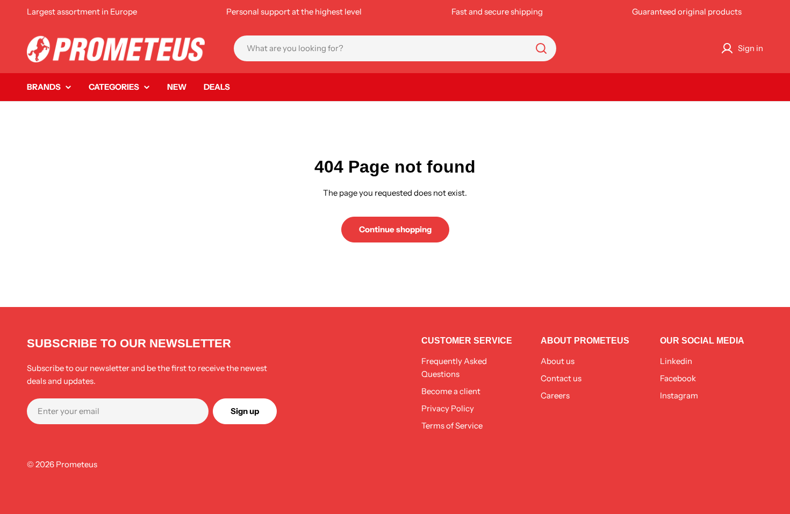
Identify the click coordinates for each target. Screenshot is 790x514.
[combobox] (395, 48)
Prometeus (76, 464)
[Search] (541, 48)
